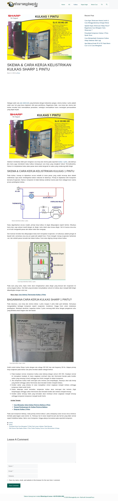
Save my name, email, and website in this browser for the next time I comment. (34, 480)
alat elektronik (24, 103)
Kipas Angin (84, 4)
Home (63, 4)
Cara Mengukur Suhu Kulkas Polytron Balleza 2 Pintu (32, 405)
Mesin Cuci (94, 4)
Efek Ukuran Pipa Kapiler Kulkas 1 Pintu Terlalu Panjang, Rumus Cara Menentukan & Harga (34, 428)
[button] (106, 4)
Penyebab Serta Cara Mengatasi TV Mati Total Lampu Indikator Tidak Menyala (30, 426)
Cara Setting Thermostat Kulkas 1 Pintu (32, 294)
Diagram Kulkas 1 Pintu (22, 409)
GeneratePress (90, 497)
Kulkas (76, 4)
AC (69, 4)
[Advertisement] (41, 89)
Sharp (10, 424)
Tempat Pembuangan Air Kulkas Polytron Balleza (30, 407)
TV (102, 4)
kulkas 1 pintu (62, 162)
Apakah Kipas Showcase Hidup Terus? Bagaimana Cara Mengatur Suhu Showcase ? (97, 28)
